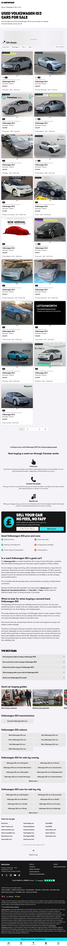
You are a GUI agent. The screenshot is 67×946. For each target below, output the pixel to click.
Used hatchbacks (28, 826)
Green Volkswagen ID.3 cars (17, 740)
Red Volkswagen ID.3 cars (17, 744)
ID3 (16, 7)
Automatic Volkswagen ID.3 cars (17, 721)
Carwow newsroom (34, 871)
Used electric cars (7, 836)
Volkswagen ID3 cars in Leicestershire (49, 767)
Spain (18, 896)
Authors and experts (34, 869)
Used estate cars (6, 839)
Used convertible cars (8, 833)
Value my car (51, 529)
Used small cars (50, 833)
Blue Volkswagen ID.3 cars (50, 735)
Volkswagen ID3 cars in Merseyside (17, 772)
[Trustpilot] (44, 880)
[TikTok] (19, 875)
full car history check (49, 447)
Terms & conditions (6, 889)
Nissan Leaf (5, 590)
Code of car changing (31, 892)
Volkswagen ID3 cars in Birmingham (17, 795)
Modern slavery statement (8, 892)
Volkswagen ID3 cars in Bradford (17, 799)
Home (3, 7)
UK (4, 896)
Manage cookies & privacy (18, 889)
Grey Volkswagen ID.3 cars (49, 740)
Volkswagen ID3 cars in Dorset (49, 763)
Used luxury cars (28, 839)
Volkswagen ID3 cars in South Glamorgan (17, 777)
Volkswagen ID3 (9, 561)
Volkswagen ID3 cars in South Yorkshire (49, 777)
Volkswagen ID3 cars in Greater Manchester (17, 767)
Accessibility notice (20, 892)
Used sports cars (51, 836)
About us (31, 864)
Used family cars (28, 823)
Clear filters (5, 47)
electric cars (44, 588)
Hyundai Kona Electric (18, 590)
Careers (56, 864)
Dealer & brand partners (60, 866)
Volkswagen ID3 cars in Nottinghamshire (49, 772)
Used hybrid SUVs (28, 836)
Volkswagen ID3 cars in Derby (17, 808)
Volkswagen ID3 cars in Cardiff (17, 804)
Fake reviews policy (55, 889)
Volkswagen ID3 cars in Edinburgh (49, 808)
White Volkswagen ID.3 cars (17, 749)
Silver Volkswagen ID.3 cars (49, 744)
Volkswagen (9, 7)
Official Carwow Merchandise (36, 874)
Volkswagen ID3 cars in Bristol (49, 799)
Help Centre (5, 864)
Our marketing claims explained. (11, 907)
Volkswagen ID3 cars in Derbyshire (17, 763)
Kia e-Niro (33, 590)
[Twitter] (7, 875)
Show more (33, 781)
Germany (11, 896)
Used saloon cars (51, 829)
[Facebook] (2, 875)
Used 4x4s (4, 823)
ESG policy (38, 889)
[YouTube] (15, 875)
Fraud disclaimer (30, 889)
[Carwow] (7, 2)
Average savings (5, 909)
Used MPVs (49, 823)
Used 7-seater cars (7, 826)
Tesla (41, 590)
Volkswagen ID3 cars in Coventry (49, 804)
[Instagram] (11, 875)
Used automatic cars (7, 829)
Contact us (32, 866)
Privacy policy (45, 889)
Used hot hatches (28, 829)
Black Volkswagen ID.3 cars (17, 735)
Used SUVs (49, 826)
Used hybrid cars (28, 833)
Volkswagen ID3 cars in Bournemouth (49, 795)
